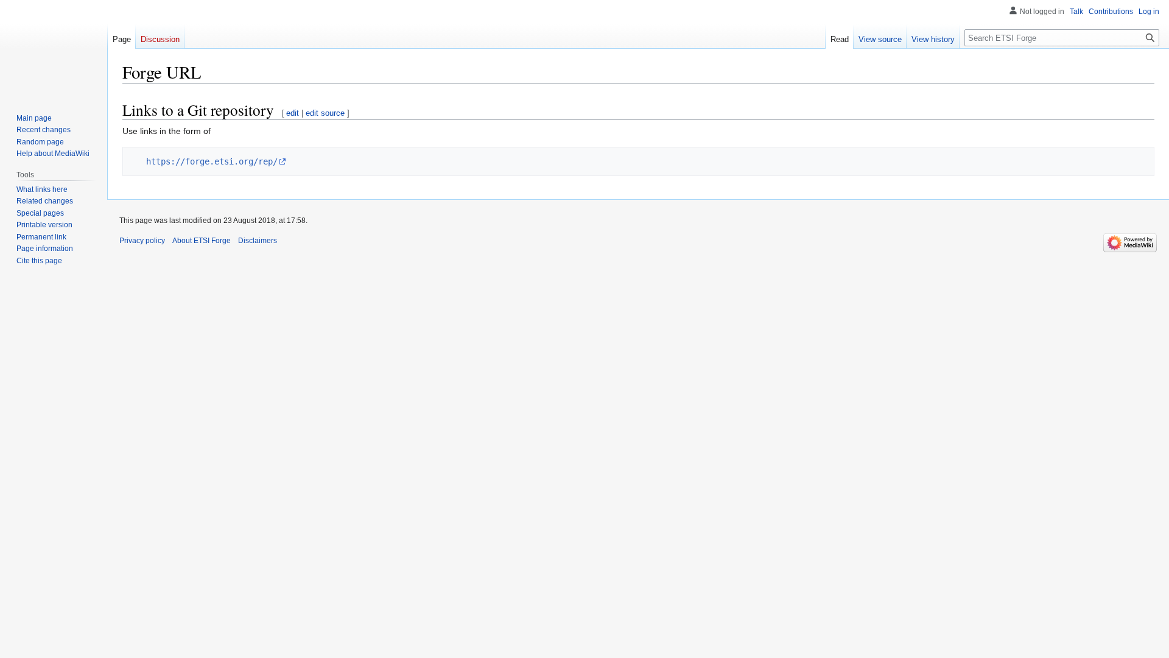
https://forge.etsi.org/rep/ (212, 161)
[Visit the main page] (53, 48)
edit (292, 113)
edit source (325, 113)
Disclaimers (257, 240)
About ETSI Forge (201, 240)
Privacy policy (142, 240)
